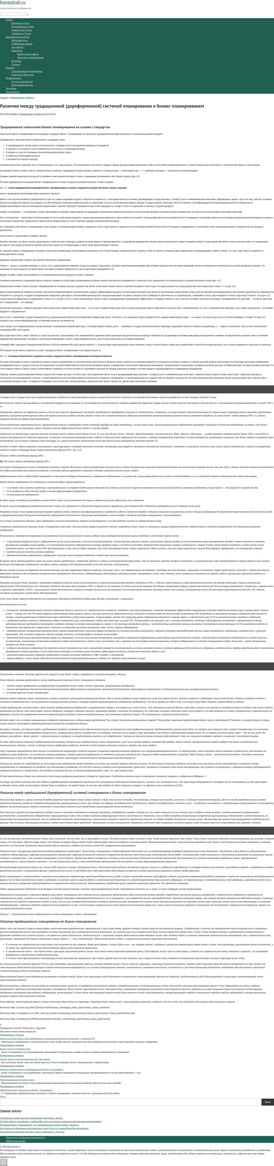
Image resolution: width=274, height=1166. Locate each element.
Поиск (3, 1096)
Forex (9, 19)
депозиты (17, 47)
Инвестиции (13, 78)
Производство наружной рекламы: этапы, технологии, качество (32, 1132)
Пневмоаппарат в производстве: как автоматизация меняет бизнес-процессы (39, 1125)
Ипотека (16, 61)
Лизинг (16, 64)
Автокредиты (19, 40)
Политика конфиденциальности (25, 1137)
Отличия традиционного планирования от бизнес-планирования (31, 1069)
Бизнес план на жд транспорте (15, 1048)
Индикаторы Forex (22, 26)
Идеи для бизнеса (22, 74)
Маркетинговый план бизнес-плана (17, 1079)
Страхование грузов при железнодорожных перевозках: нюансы (31, 1118)
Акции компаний (22, 81)
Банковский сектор (17, 37)
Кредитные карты (28, 54)
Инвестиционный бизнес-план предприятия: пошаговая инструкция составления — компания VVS (47, 1038)
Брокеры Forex (20, 23)
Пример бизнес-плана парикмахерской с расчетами (25, 1059)
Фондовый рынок (22, 85)
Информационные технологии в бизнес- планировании (26, 1090)
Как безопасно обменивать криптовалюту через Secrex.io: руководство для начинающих (44, 1128)
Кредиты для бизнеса (30, 57)
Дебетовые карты (22, 44)
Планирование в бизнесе (26, 71)
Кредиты (16, 50)
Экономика (12, 92)
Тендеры (11, 88)
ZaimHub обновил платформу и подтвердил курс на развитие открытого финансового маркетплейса (50, 1121)
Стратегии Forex (21, 33)
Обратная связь (15, 1141)
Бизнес (10, 68)
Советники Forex (21, 30)
